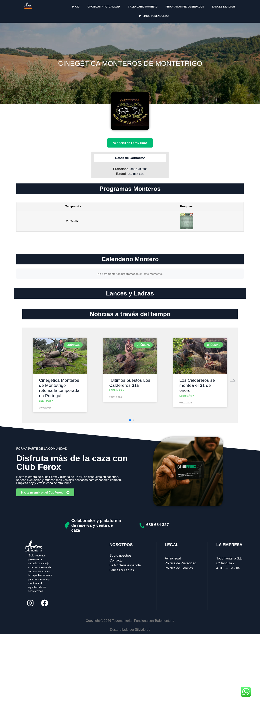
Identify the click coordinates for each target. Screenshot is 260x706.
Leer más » (46, 400)
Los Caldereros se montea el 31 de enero (197, 385)
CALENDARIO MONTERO (142, 6)
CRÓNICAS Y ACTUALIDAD (104, 6)
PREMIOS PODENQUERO (154, 16)
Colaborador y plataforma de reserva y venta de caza (96, 525)
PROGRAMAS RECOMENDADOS (185, 6)
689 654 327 (157, 524)
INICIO (75, 6)
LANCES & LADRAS (224, 6)
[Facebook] (44, 603)
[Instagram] (30, 603)
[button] (233, 381)
